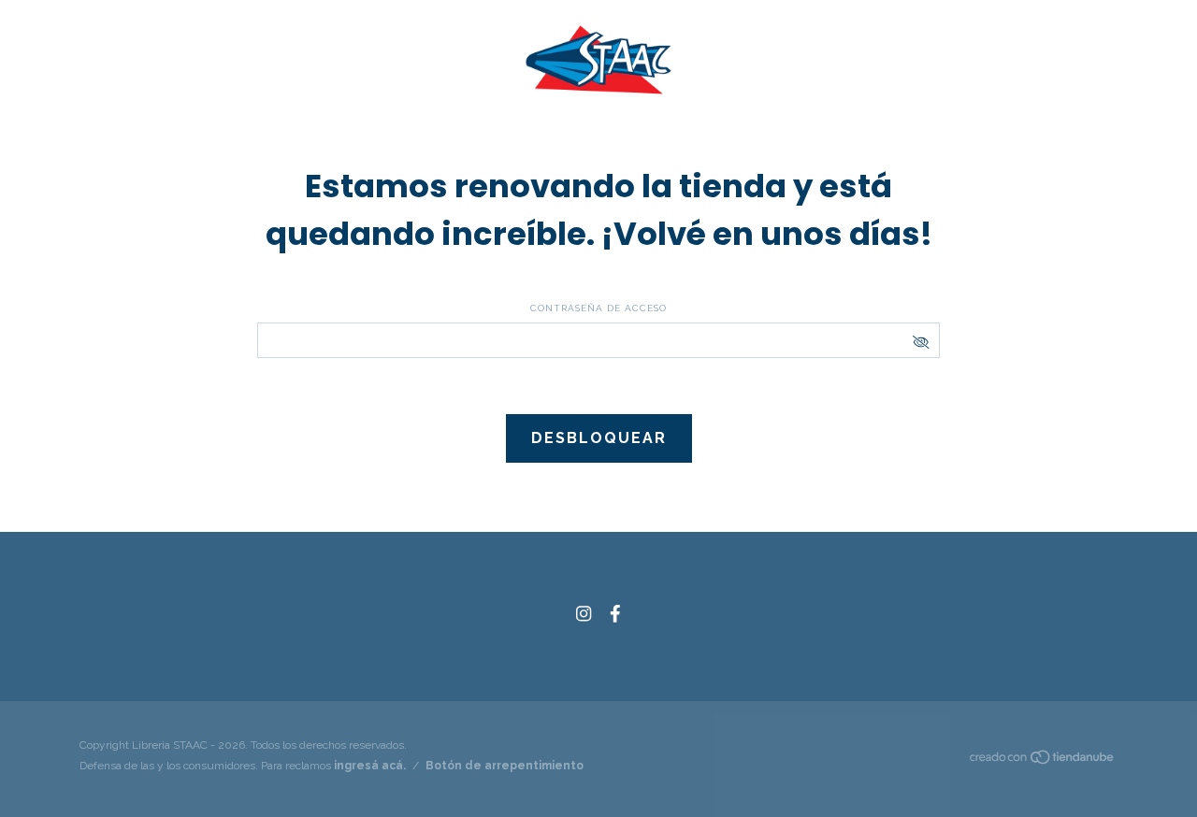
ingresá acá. (370, 765)
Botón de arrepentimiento (504, 765)
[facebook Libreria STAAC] (615, 613)
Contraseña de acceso (598, 308)
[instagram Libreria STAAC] (583, 613)
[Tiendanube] (1043, 760)
